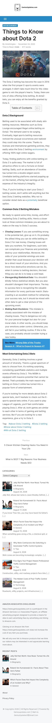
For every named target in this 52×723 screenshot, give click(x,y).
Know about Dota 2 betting (18, 427)
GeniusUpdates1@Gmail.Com (26, 715)
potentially (32, 200)
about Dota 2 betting (20, 423)
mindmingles (10, 44)
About (5, 693)
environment (38, 149)
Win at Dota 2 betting (15, 430)
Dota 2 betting (40, 423)
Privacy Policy (8, 698)
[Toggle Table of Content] (36, 108)
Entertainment (10, 25)
